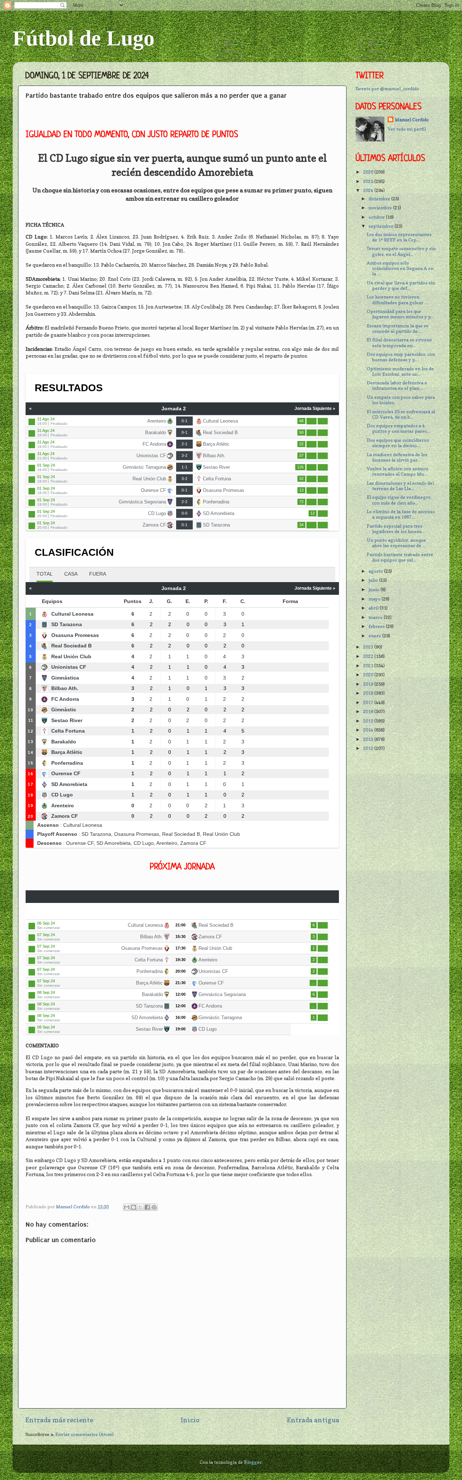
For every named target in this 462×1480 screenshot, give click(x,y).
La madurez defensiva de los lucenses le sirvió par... (397, 457)
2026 (368, 172)
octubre (377, 217)
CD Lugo (157, 513)
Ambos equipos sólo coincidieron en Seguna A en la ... (400, 268)
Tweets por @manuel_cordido (387, 88)
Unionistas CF (151, 455)
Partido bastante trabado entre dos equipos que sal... (400, 557)
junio (374, 589)
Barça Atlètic (216, 444)
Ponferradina (216, 502)
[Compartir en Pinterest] (154, 1207)
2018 (368, 693)
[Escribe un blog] (133, 1207)
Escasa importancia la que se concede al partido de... (397, 328)
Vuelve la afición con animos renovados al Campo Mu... (397, 471)
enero (375, 635)
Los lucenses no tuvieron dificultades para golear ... (397, 299)
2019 (368, 684)
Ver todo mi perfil (407, 129)
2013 (368, 739)
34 (301, 525)
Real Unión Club (149, 478)
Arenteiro (156, 421)
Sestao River (216, 467)
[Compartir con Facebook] (147, 1207)
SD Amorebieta (218, 513)
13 (301, 490)
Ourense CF (153, 490)
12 (312, 513)
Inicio (190, 1420)
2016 (368, 711)
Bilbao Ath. (214, 455)
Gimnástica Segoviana (142, 502)
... (313, 983)
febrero (377, 626)
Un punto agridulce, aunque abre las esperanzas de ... (396, 542)
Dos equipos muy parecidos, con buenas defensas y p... (401, 357)
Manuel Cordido (412, 119)
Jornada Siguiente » (315, 408)
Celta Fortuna (217, 478)
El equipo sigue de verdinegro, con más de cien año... (399, 499)
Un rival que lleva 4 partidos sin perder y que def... (401, 285)
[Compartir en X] (140, 1207)
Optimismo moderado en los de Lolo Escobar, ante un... (400, 371)
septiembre (382, 226)
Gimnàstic (63, 709)
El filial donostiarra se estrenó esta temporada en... (399, 342)
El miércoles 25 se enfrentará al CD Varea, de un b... (401, 414)
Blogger (253, 1462)
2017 (368, 702)
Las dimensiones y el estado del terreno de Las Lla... (400, 485)
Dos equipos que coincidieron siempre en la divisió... (398, 442)
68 (301, 421)
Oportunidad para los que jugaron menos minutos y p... (400, 314)
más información (323, 421)
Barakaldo (155, 432)
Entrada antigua (313, 1420)
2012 (368, 748)
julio (374, 580)
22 (301, 444)
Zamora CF (154, 525)
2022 (368, 656)
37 (301, 455)
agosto (376, 571)
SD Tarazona (216, 525)
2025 (368, 181)
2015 (368, 721)
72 (301, 501)
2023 (368, 647)
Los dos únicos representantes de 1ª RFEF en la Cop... (399, 237)
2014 (368, 730)
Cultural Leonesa (220, 421)
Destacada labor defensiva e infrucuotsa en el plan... (397, 385)
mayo (375, 599)
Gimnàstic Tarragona (144, 467)
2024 (368, 190)
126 (300, 467)
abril (374, 608)
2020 (368, 674)
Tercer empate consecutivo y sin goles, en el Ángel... (401, 251)
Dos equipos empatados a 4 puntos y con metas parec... (398, 428)
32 (301, 478)
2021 (368, 665)
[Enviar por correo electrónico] (126, 1207)
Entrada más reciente (59, 1420)
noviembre (381, 207)
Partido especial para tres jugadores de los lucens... (396, 528)
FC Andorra (154, 444)
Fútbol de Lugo (83, 38)
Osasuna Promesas (223, 490)
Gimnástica (65, 678)
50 (301, 432)
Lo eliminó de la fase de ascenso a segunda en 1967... (401, 514)
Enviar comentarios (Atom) (84, 1434)
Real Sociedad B (220, 432)
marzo (376, 617)
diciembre (380, 198)
